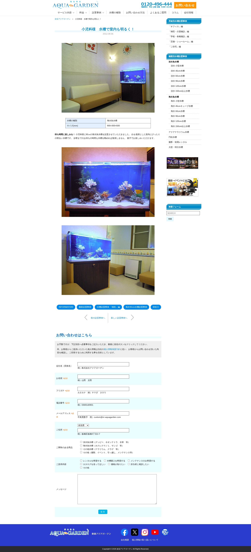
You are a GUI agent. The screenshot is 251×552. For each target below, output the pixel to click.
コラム (175, 12)
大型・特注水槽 (176, 147)
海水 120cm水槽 (178, 121)
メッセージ (61, 489)
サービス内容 (65, 12)
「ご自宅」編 (175, 46)
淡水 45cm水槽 (178, 71)
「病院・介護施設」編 (179, 31)
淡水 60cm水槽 (178, 76)
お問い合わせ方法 (135, 12)
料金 (81, 12)
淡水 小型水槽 (177, 66)
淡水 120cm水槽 (178, 86)
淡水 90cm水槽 (178, 81)
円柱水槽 (173, 137)
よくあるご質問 (158, 12)
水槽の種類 (115, 12)
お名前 (59, 378)
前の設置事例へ (98, 318)
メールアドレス (63, 413)
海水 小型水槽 (177, 101)
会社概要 (125, 540)
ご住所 (62, 430)
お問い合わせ (185, 5)
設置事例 (96, 12)
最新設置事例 (85, 307)
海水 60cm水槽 (178, 111)
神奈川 (156, 307)
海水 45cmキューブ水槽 (182, 106)
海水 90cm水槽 (178, 116)
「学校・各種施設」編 (179, 36)
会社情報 (188, 12)
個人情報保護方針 (112, 349)
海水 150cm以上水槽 (180, 126)
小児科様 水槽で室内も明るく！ (108, 29)
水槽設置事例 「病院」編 (108, 307)
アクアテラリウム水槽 (179, 132)
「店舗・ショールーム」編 (181, 41)
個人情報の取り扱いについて (145, 540)
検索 (170, 219)
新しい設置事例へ (119, 318)
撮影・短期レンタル (178, 142)
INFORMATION (66, 307)
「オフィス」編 (176, 26)
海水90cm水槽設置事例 (136, 307)
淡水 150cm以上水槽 (180, 91)
